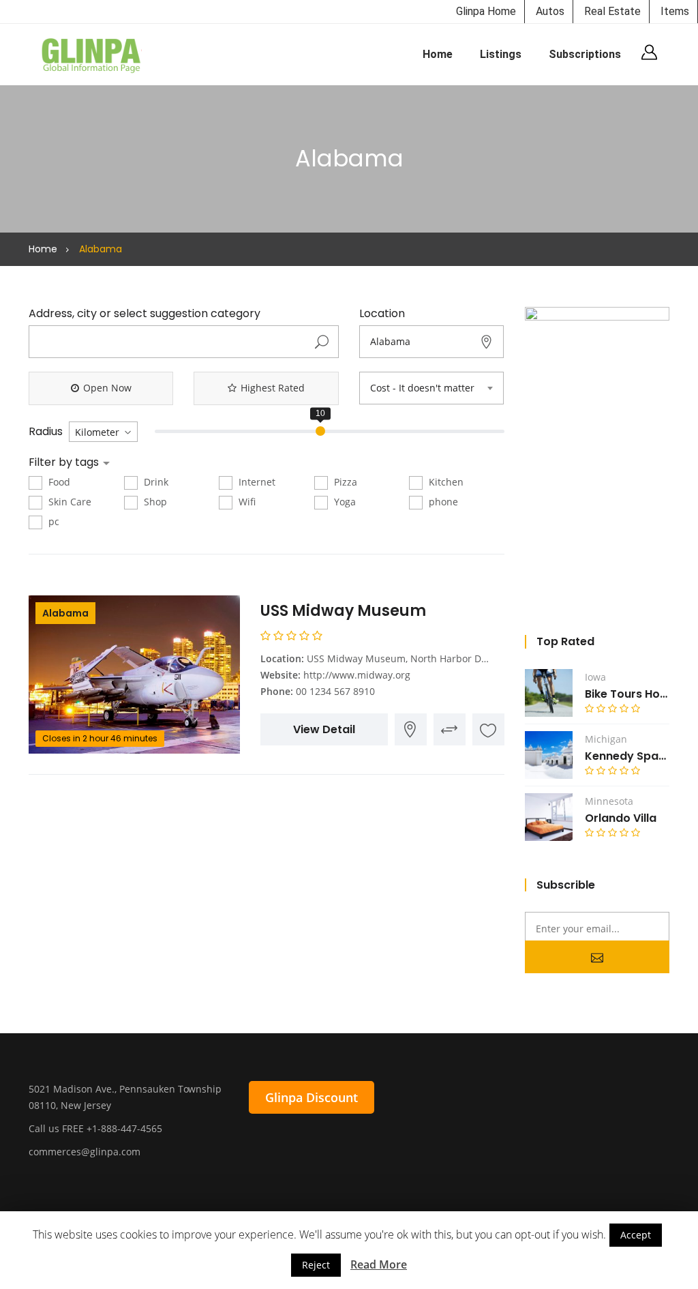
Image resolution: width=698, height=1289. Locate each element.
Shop (154, 501)
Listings (500, 54)
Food (58, 481)
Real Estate (612, 11)
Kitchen (445, 481)
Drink (154, 481)
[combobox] (431, 388)
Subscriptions (585, 54)
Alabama (65, 613)
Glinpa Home (486, 11)
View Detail (324, 729)
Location (382, 314)
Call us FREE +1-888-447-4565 (95, 1128)
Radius (46, 432)
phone (442, 501)
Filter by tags (65, 462)
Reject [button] (316, 1264)
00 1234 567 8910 (335, 691)
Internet (255, 481)
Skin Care (68, 501)
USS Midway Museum (343, 610)
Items (675, 11)
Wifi (246, 501)
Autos (550, 11)
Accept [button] (635, 1234)
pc (52, 521)
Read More (378, 1264)
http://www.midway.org (356, 674)
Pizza (344, 481)
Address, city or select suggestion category (144, 314)
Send (597, 956)
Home (438, 54)
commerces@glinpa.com (84, 1151)
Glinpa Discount (311, 1097)
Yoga (343, 501)
